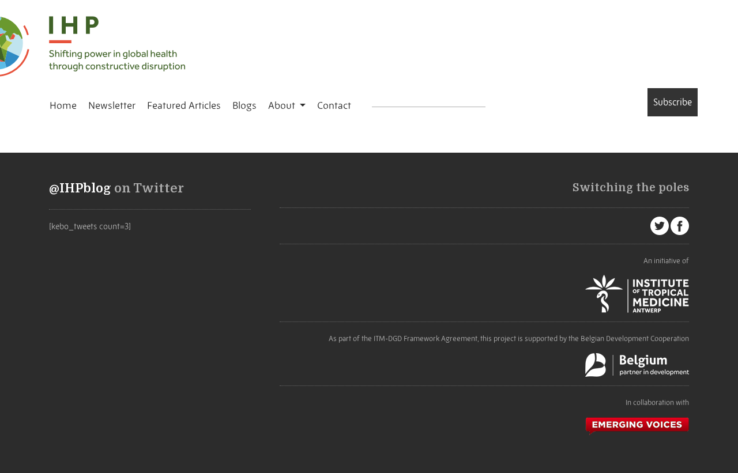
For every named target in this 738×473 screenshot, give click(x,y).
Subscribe (672, 102)
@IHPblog (80, 188)
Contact (334, 105)
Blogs (244, 105)
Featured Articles (184, 105)
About (283, 105)
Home (63, 105)
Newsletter (111, 105)
